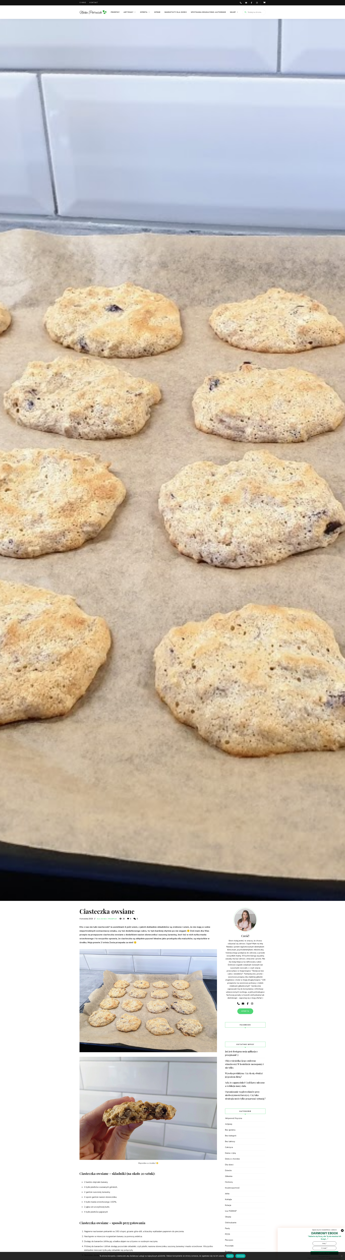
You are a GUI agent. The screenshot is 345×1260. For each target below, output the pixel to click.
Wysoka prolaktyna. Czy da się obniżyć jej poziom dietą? (244, 1075)
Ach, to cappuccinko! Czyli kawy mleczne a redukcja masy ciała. (245, 1084)
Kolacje (228, 1205)
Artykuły (128, 12)
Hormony (229, 1182)
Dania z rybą (230, 1153)
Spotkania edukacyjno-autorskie (208, 12)
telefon (240, 2)
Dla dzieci (102, 919)
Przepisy (115, 12)
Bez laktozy (230, 1141)
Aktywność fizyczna (233, 1118)
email (246, 2)
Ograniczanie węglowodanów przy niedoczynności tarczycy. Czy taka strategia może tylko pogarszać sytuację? (245, 1095)
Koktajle (228, 1199)
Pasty (227, 1228)
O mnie (83, 3)
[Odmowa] (341, 1256)
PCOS (227, 1234)
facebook (251, 2)
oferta (245, 1011)
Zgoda (230, 1256)
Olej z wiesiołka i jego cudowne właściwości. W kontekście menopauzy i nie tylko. (244, 1064)
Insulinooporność (232, 1188)
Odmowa (240, 1256)
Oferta (143, 12)
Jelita (227, 1193)
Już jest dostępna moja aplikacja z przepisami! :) (241, 1053)
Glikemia (228, 1176)
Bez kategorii (230, 1135)
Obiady (228, 1217)
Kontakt (93, 3)
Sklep (233, 12)
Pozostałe (229, 1246)
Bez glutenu (230, 1130)
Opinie (157, 12)
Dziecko (228, 1170)
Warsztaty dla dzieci (175, 12)
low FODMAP (231, 1211)
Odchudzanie (230, 1222)
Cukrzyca (229, 1147)
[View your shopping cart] (264, 2)
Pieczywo (229, 1240)
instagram (257, 2)
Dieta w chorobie (232, 1159)
